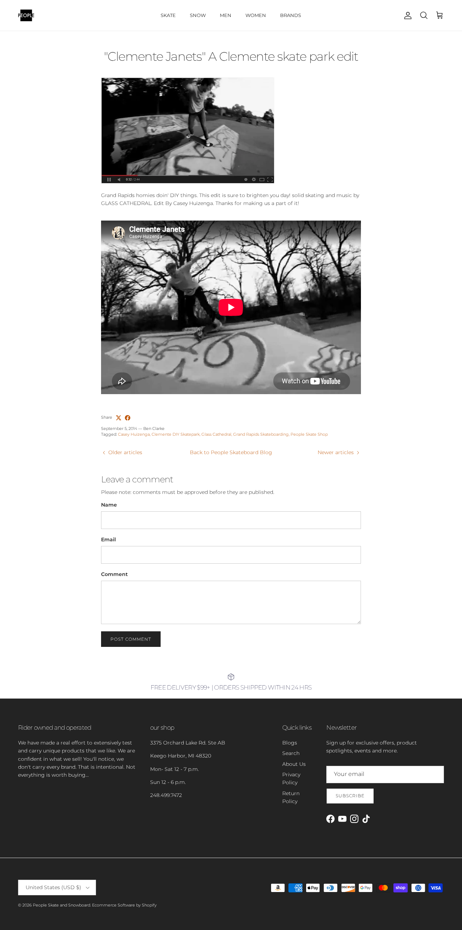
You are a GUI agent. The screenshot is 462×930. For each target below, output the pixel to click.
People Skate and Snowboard (61, 905)
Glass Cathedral (216, 434)
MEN (225, 15)
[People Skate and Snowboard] (26, 15)
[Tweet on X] (118, 418)
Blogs (289, 742)
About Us (294, 764)
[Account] (406, 15)
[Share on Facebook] (127, 418)
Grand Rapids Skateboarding (261, 434)
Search (291, 753)
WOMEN (255, 15)
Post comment (130, 639)
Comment (114, 574)
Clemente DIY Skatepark (176, 434)
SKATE (168, 15)
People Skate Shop (309, 434)
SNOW (198, 15)
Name (109, 505)
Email (108, 539)
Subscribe (350, 795)
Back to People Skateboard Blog (231, 452)
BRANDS (290, 15)
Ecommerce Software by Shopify (124, 905)
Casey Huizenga (134, 434)
